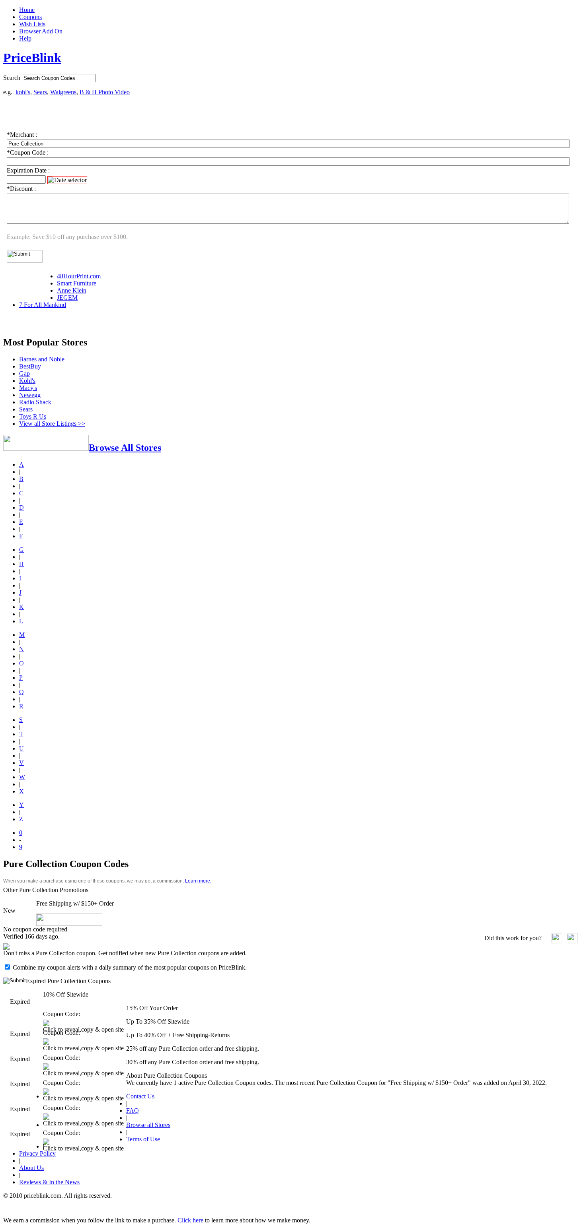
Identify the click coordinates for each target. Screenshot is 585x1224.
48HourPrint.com (79, 276)
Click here (190, 1220)
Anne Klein (71, 290)
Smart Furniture (76, 283)
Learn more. (198, 881)
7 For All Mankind (42, 304)
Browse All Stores (125, 447)
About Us (31, 1167)
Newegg (30, 395)
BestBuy (30, 366)
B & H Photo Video (105, 92)
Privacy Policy (37, 1153)
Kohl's (27, 380)
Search (11, 77)
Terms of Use (143, 1139)
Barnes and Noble (41, 359)
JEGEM (67, 297)
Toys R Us (32, 416)
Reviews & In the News (49, 1182)
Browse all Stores (148, 1124)
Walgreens (63, 92)
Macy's (28, 387)
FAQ (132, 1110)
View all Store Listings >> (52, 423)
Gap (24, 373)
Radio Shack (35, 402)
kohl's (23, 92)
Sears (40, 92)
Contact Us (140, 1096)
